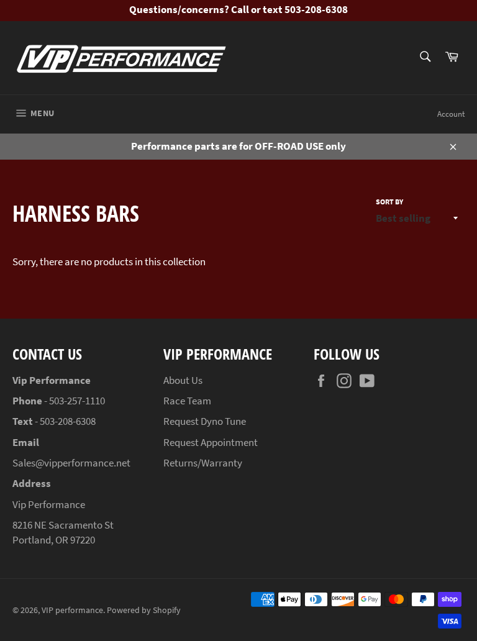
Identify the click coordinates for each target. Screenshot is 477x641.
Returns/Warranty (202, 463)
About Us (182, 380)
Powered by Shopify (144, 610)
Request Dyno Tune (204, 421)
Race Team (187, 400)
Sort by (389, 201)
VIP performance (72, 610)
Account (451, 114)
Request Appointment (210, 442)
